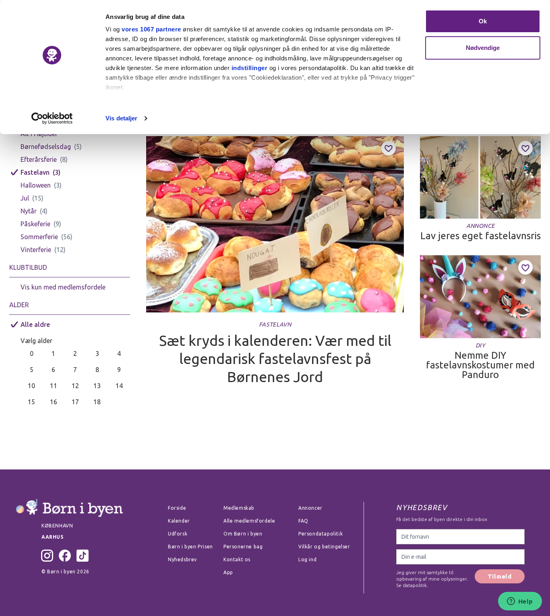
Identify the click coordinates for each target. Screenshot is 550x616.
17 (75, 401)
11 (53, 385)
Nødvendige (483, 47)
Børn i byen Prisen (190, 546)
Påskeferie (35, 223)
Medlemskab (238, 508)
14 (119, 385)
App (228, 572)
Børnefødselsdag (46, 146)
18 (97, 401)
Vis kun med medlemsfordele (63, 287)
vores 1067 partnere (151, 29)
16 (53, 401)
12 (75, 385)
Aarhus (52, 537)
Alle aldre (35, 324)
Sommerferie (39, 236)
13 (97, 385)
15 (31, 401)
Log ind (307, 559)
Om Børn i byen (242, 533)
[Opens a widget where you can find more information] (520, 602)
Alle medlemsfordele (249, 520)
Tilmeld (500, 576)
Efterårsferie (39, 159)
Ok (483, 21)
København (57, 525)
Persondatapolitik (320, 533)
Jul (25, 198)
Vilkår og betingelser (324, 546)
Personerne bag (243, 546)
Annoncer (310, 508)
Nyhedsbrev (182, 559)
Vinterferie (36, 249)
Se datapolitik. (412, 585)
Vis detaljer (121, 118)
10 (31, 385)
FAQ (303, 520)
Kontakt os (236, 559)
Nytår (29, 211)
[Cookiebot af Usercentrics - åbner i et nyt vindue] (52, 118)
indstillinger (250, 67)
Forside (177, 508)
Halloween (36, 185)
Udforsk (177, 533)
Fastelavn (35, 172)
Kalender (179, 520)
